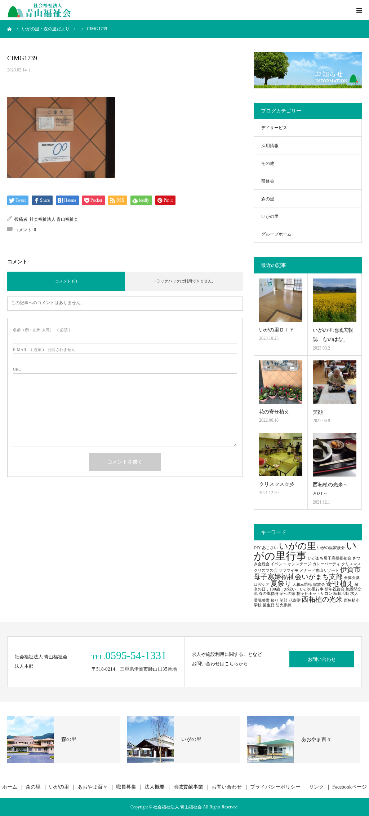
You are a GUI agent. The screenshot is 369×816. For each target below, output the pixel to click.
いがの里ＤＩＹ (276, 330)
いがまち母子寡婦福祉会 (329, 558)
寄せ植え (340, 583)
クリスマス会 (265, 570)
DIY (257, 548)
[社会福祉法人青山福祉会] (39, 10)
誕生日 (269, 605)
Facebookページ (349, 787)
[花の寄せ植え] (280, 382)
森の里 (267, 198)
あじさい (270, 548)
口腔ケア (262, 585)
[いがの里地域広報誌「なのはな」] (334, 300)
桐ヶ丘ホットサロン (314, 594)
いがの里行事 (305, 551)
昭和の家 (287, 594)
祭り (275, 600)
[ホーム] (9, 29)
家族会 (319, 585)
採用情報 (270, 145)
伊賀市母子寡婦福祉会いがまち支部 (307, 573)
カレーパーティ (326, 564)
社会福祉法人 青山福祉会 (54, 219)
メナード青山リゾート (319, 570)
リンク (316, 787)
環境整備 (262, 600)
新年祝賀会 (334, 589)
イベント (278, 564)
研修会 (267, 181)
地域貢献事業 (188, 787)
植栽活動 (341, 594)
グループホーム (276, 234)
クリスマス (351, 564)
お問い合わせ (322, 659)
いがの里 (270, 216)
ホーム (9, 787)
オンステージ (299, 564)
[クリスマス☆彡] (280, 454)
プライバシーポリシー (275, 787)
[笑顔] (334, 382)
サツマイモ (288, 570)
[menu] (359, 10)
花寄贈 (295, 600)
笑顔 (318, 412)
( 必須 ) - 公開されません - (45, 350)
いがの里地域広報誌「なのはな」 (333, 335)
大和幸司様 (302, 585)
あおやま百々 (92, 787)
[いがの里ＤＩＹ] (280, 300)
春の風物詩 (269, 594)
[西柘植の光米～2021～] (334, 455)
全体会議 (352, 578)
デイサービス (274, 127)
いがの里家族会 (331, 548)
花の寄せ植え (274, 411)
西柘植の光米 (322, 599)
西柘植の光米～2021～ (330, 489)
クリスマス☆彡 (276, 484)
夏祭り (281, 583)
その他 (267, 163)
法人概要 (155, 787)
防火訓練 (284, 605)
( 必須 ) (41, 330)
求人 (354, 594)
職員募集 (126, 787)
